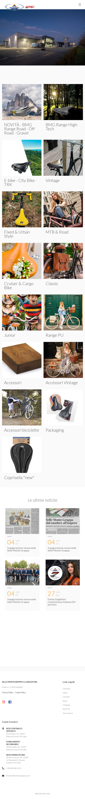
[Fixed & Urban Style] (21, 209)
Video (65, 693)
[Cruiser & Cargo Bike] (21, 261)
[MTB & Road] (63, 209)
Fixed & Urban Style (17, 234)
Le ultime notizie (42, 500)
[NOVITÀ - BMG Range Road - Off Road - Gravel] (21, 102)
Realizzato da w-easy (42, 793)
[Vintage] (63, 158)
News (65, 701)
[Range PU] (63, 312)
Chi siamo (66, 688)
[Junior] (21, 312)
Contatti (66, 697)
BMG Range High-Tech (62, 126)
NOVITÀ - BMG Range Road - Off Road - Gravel (19, 128)
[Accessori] (21, 360)
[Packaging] (63, 407)
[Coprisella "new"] (21, 455)
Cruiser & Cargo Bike (18, 285)
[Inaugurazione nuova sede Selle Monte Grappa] (22, 521)
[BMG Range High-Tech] (63, 102)
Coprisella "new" (19, 477)
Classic (52, 283)
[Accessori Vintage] (63, 360)
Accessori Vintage (62, 382)
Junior (10, 335)
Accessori (12, 382)
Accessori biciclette (21, 430)
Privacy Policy (7, 692)
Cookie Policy (20, 692)
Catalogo (66, 705)
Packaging (55, 430)
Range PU (55, 335)
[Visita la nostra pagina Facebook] (11, 702)
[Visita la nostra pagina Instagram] (5, 702)
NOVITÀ (66, 709)
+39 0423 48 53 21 (13, 768)
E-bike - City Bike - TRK (20, 182)
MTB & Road (57, 231)
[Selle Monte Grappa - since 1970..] (19, 4)
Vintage (53, 180)
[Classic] (63, 261)
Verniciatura (68, 713)
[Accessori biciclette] (21, 407)
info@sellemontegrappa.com (18, 775)
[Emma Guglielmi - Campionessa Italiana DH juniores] (63, 572)
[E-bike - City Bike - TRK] (21, 158)
